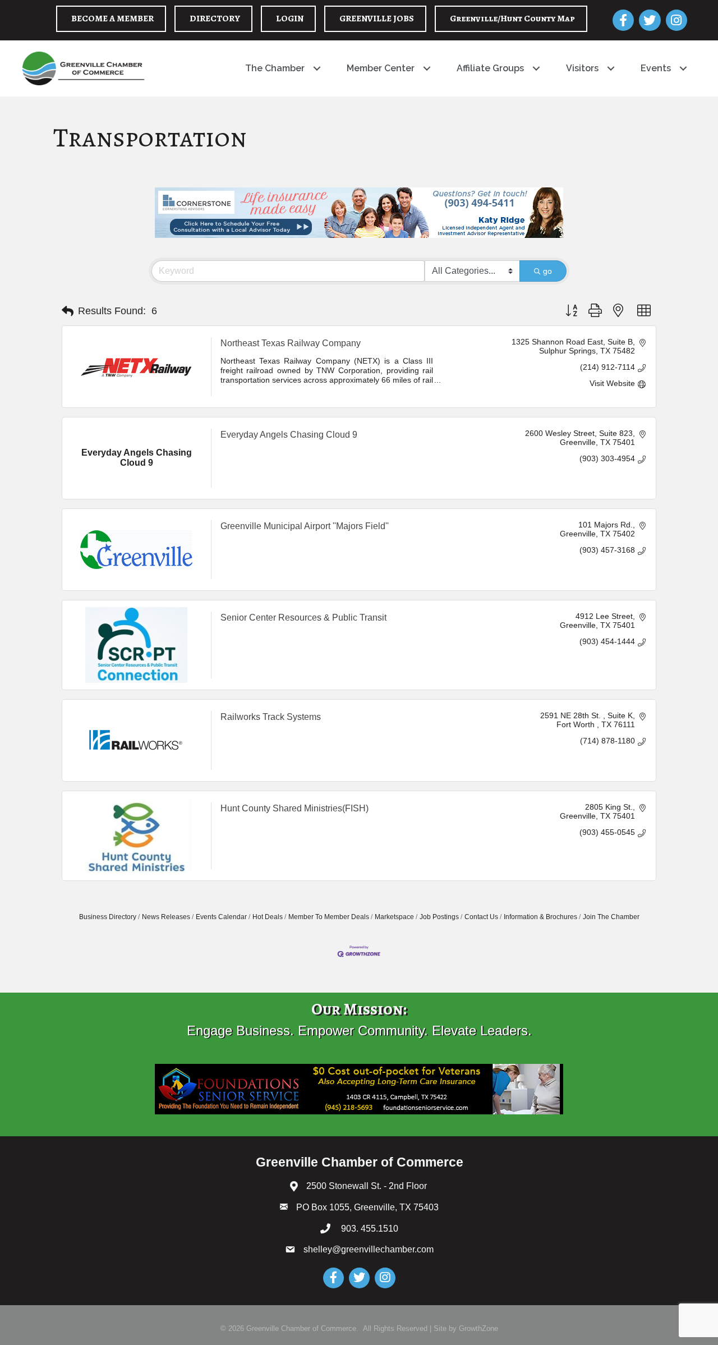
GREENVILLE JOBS (376, 18)
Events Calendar (221, 917)
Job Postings (439, 917)
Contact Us (481, 917)
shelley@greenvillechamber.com (368, 1249)
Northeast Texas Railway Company (290, 343)
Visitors (582, 68)
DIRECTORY (215, 18)
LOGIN (289, 18)
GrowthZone (478, 1328)
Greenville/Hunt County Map (512, 18)
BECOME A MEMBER (112, 18)
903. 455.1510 (368, 1228)
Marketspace (394, 917)
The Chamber (275, 68)
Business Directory (107, 917)
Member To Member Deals (328, 917)
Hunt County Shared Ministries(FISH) (294, 808)
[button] (67, 311)
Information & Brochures (540, 917)
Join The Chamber (611, 917)
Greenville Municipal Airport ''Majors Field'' (304, 526)
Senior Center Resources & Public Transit (303, 617)
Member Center (381, 68)
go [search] (547, 271)
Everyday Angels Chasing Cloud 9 (288, 434)
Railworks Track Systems (270, 717)
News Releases (166, 917)
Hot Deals (267, 917)
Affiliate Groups (490, 68)
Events (656, 68)
